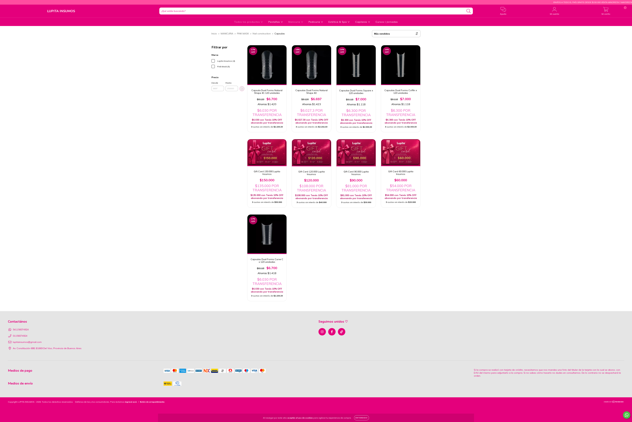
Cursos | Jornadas (387, 21)
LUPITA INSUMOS (61, 11)
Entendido (362, 418)
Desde (214, 83)
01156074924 (20, 335)
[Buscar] (469, 11)
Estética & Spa (338, 21)
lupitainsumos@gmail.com (27, 342)
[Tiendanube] (614, 402)
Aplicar (241, 88)
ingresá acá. (131, 402)
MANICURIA (227, 33)
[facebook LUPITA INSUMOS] (332, 331)
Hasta (228, 83)
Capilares (361, 21)
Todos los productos (247, 21)
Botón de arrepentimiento (152, 402)
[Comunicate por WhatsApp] (626, 415)
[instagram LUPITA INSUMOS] (322, 331)
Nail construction (262, 33)
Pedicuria (315, 21)
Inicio (214, 33)
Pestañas (274, 21)
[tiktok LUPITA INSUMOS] (3, 2)
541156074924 (21, 329)
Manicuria (294, 21)
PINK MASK (243, 33)
